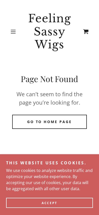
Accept (49, 203)
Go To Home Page (49, 121)
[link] (49, 31)
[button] (14, 32)
